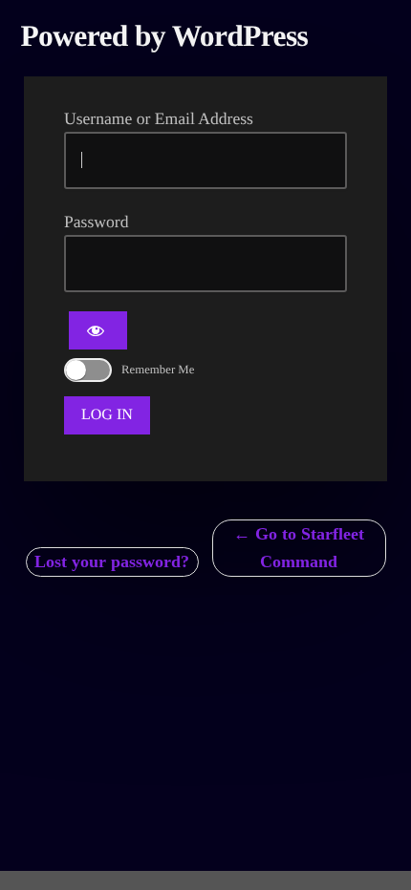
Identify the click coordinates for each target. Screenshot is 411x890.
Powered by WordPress (165, 36)
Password (96, 221)
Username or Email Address (158, 118)
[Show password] (98, 330)
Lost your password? (111, 561)
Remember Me (157, 369)
